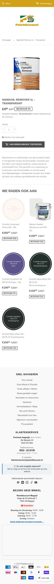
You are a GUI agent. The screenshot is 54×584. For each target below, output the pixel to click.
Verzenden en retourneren (27, 398)
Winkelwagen (46, 3)
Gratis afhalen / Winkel (27, 389)
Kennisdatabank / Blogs (27, 406)
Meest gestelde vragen (27, 393)
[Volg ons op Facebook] (18, 482)
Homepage (6, 40)
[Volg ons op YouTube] (35, 482)
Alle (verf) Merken (27, 411)
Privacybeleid (27, 424)
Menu (8, 3)
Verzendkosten (25, 114)
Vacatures (27, 402)
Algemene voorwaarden (27, 420)
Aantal (5, 124)
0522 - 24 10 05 (27, 450)
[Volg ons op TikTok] (31, 482)
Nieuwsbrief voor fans (27, 415)
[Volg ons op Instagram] (27, 482)
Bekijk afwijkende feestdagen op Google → (27, 522)
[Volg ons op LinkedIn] (22, 482)
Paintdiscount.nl (26, 564)
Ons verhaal (27, 380)
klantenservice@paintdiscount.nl (27, 460)
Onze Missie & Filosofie (27, 384)
